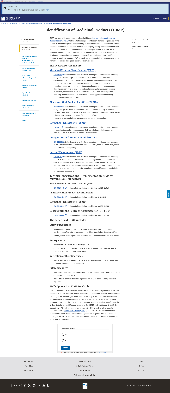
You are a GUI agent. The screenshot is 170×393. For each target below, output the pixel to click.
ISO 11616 (58, 107)
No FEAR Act (85, 370)
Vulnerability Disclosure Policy (85, 375)
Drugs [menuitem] (134, 49)
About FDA (29, 366)
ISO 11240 (58, 157)
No (66, 340)
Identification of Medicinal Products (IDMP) (29, 48)
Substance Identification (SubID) (68, 122)
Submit (65, 347)
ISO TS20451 (59, 197)
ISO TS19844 (59, 206)
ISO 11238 (58, 127)
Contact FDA (17, 385)
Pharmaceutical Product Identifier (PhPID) (74, 102)
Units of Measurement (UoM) (66, 152)
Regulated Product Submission (28, 94)
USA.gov (141, 370)
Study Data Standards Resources (29, 114)
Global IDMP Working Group (75, 311)
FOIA (141, 361)
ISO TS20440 (59, 215)
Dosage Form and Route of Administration (73, 137)
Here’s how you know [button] (37, 1)
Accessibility (28, 370)
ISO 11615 (58, 75)
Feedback (168, 194)
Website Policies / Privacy (85, 366)
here (48, 10)
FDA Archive (28, 361)
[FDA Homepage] (10, 18)
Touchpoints (102, 352)
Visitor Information (85, 361)
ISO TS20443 (59, 188)
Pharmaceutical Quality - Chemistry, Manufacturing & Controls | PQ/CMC (29, 59)
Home (4, 23)
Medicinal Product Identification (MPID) (73, 70)
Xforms (24, 120)
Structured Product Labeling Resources (28, 107)
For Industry (13, 23)
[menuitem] (141, 41)
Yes (66, 334)
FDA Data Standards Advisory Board (30, 23)
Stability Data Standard (29, 100)
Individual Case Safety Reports (29, 86)
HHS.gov (141, 366)
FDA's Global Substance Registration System (29, 78)
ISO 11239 (58, 142)
